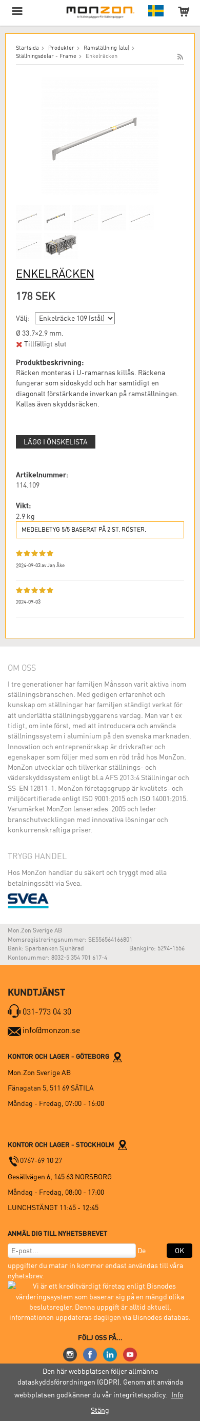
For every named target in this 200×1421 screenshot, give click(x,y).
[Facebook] (90, 1354)
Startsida (27, 48)
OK (179, 1251)
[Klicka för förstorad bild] (100, 135)
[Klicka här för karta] (117, 1056)
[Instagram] (70, 1354)
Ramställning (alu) (106, 48)
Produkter (61, 48)
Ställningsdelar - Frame (46, 56)
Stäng (100, 1410)
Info (177, 1395)
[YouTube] (130, 1354)
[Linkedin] (110, 1354)
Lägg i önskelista (56, 442)
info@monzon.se (51, 1030)
